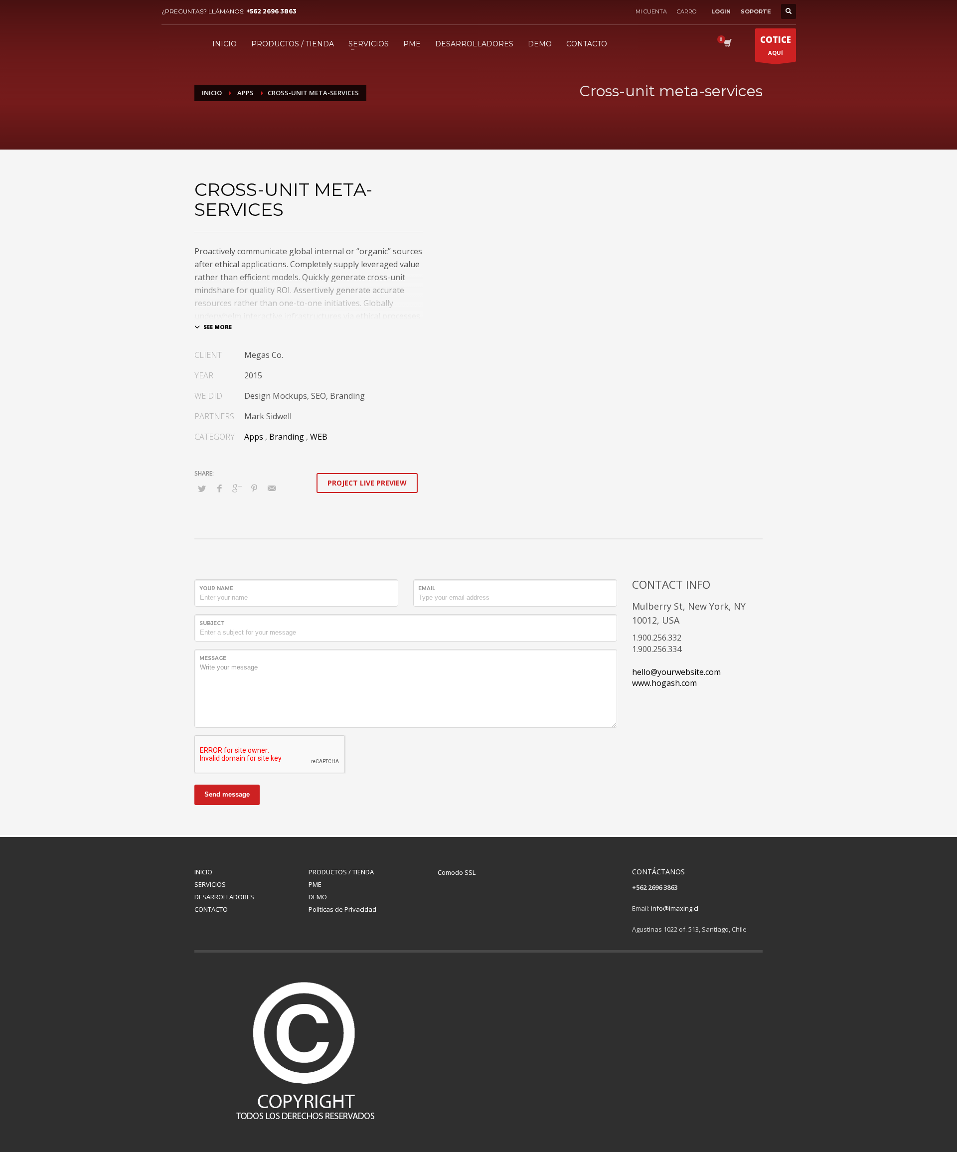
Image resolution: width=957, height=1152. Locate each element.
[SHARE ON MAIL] (271, 488)
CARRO (686, 11)
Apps (253, 436)
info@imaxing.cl (674, 908)
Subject (212, 623)
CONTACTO (211, 909)
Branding (286, 436)
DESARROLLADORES (224, 896)
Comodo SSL (457, 872)
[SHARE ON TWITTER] (201, 488)
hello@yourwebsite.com (676, 671)
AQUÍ (775, 45)
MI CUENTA (651, 11)
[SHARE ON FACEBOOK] (219, 488)
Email (426, 588)
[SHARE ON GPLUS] (236, 488)
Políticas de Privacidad (342, 909)
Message (212, 658)
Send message (227, 794)
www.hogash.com (664, 682)
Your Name (216, 588)
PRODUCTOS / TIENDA (341, 871)
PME (315, 884)
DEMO (318, 896)
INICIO (203, 871)
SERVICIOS (210, 884)
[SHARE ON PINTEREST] (254, 488)
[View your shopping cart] (727, 44)
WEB (318, 436)
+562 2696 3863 (271, 11)
